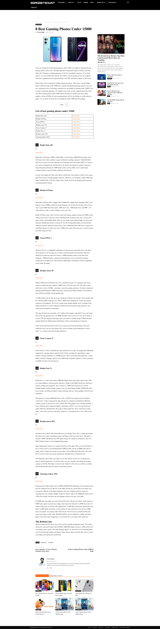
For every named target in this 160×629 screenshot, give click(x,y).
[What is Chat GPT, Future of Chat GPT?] (102, 77)
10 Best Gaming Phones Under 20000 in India (81, 550)
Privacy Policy (115, 627)
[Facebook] (48, 568)
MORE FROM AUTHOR (56, 576)
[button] (128, 2)
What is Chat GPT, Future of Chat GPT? (114, 76)
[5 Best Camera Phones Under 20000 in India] (84, 604)
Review (86, 2)
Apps (91, 2)
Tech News (61, 2)
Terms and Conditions (125, 627)
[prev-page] (37, 618)
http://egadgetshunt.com (51, 561)
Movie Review (100, 53)
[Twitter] (51, 568)
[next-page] (39, 618)
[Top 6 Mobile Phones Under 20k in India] (45, 585)
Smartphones (48, 22)
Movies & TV (101, 2)
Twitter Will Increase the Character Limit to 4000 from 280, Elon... (114, 92)
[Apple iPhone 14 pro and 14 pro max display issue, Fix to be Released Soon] (102, 85)
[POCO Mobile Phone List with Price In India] (64, 585)
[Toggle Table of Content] (66, 104)
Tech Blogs (112, 2)
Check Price (76, 116)
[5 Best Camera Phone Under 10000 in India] (64, 604)
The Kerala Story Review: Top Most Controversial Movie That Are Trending (111, 58)
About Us (94, 627)
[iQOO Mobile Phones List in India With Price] (45, 604)
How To (70, 2)
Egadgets (42, 22)
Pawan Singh (41, 32)
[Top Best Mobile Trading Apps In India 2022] (102, 102)
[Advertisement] (80, 15)
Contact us (100, 627)
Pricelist (34, 7)
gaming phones (43, 542)
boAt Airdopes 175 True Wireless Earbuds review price (46, 550)
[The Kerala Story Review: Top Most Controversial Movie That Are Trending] (111, 44)
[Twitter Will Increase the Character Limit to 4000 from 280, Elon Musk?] (102, 93)
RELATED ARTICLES (42, 576)
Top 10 (79, 2)
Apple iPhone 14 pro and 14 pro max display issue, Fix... (115, 84)
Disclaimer (107, 627)
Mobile (109, 86)
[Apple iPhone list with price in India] (84, 585)
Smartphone (50, 542)
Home (37, 22)
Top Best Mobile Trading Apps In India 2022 (115, 100)
